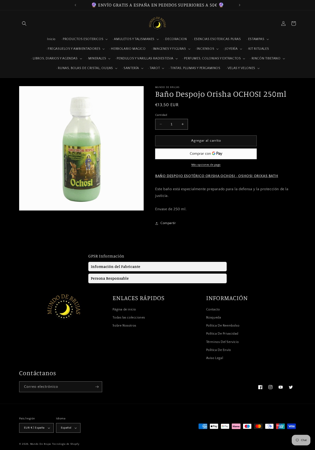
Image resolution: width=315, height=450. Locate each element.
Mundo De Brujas (40, 444)
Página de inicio (124, 309)
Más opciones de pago (206, 164)
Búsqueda (213, 317)
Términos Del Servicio (222, 342)
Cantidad (161, 115)
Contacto (213, 309)
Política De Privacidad (222, 334)
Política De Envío (218, 350)
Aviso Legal (214, 358)
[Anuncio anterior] (75, 5)
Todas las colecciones (129, 317)
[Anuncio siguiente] (240, 5)
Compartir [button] (168, 223)
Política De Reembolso (223, 325)
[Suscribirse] (97, 386)
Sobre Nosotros (124, 325)
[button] (24, 23)
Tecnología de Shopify (66, 444)
